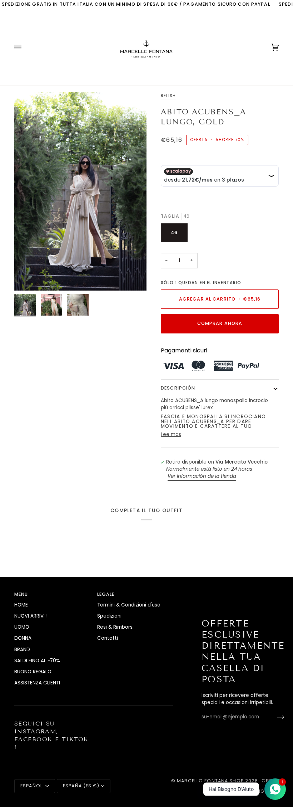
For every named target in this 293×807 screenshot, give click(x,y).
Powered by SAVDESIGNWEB (243, 791)
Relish (168, 96)
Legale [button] (106, 594)
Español (32, 786)
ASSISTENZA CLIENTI (37, 682)
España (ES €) (81, 786)
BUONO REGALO (32, 671)
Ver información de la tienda (202, 476)
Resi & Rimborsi (115, 627)
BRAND (22, 649)
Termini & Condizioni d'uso (128, 604)
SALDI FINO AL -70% (37, 660)
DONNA (22, 638)
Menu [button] (21, 594)
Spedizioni (109, 616)
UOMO (21, 627)
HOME (21, 604)
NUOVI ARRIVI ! (31, 616)
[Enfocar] (27, 277)
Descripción (178, 388)
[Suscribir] (274, 717)
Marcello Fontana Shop (210, 781)
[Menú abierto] (25, 47)
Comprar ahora (220, 323)
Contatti (107, 638)
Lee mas (171, 434)
